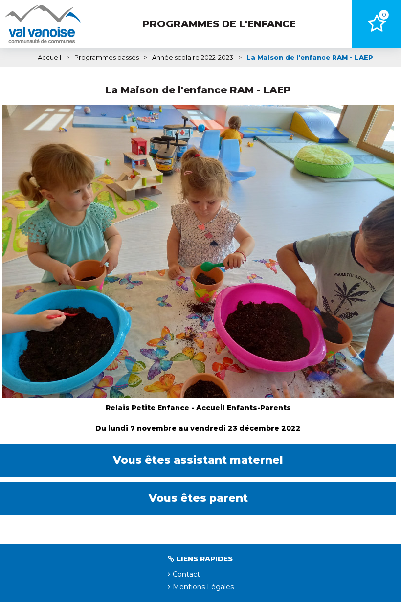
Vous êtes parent (198, 498)
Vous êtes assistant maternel (198, 460)
